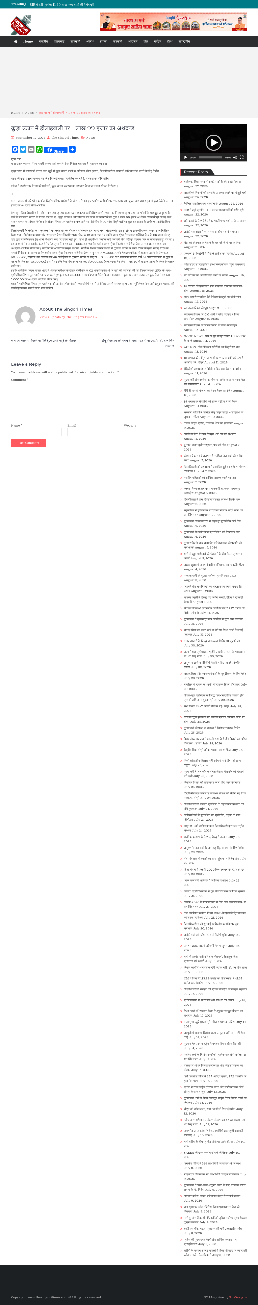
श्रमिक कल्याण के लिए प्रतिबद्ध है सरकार (206, 837)
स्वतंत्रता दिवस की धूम (196, 308)
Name (16, 425)
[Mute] (235, 157)
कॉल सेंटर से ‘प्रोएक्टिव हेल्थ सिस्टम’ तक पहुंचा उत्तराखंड (214, 264)
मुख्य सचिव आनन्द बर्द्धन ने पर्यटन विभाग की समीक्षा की (212, 1044)
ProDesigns (238, 1297)
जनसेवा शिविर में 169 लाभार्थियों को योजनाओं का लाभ (212, 1163)
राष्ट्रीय (43, 41)
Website (130, 425)
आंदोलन (132, 41)
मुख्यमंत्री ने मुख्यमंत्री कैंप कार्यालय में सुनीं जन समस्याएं (213, 619)
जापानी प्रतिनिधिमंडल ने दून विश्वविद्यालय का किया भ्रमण (214, 891)
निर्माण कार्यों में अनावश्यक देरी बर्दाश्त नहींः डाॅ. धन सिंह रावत (215, 967)
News (90, 137)
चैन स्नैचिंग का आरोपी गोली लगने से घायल (206, 275)
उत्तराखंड (59, 41)
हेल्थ (170, 41)
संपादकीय (184, 41)
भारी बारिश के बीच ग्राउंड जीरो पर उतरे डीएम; (208, 1142)
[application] (213, 142)
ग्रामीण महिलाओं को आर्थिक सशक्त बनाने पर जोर (210, 478)
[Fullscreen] (242, 157)
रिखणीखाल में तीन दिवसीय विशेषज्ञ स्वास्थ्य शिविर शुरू (212, 499)
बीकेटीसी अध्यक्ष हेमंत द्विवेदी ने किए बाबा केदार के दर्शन (212, 369)
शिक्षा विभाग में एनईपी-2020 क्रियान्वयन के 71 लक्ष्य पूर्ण (214, 869)
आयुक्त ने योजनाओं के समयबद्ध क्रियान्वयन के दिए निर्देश (214, 848)
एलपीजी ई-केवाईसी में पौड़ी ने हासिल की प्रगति (208, 253)
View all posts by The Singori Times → (69, 317)
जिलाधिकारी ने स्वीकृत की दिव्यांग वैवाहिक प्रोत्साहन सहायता (215, 989)
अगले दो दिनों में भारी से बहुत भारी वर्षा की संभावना (210, 434)
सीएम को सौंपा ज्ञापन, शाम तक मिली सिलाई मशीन (209, 1109)
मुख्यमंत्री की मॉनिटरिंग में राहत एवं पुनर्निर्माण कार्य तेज (212, 521)
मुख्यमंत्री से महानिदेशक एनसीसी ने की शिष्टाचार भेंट (212, 532)
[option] (91, 4)
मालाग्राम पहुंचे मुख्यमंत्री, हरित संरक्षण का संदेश (209, 1022)
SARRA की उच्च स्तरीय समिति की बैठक (206, 1152)
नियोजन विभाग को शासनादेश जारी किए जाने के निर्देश (212, 782)
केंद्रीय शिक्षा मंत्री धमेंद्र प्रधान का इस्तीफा (207, 750)
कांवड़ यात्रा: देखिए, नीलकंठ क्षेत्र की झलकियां (208, 423)
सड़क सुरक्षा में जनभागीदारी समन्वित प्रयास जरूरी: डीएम (214, 565)
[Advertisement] (129, 80)
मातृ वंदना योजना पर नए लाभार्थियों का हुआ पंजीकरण (211, 1174)
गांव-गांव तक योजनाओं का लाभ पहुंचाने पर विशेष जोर (211, 859)
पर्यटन (157, 41)
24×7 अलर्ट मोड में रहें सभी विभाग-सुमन (205, 946)
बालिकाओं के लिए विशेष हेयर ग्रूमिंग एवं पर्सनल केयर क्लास (215, 221)
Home (28, 41)
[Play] (186, 157)
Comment (19, 380)
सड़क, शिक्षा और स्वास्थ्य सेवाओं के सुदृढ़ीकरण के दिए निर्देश (215, 673)
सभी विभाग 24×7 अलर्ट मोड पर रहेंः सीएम (206, 706)
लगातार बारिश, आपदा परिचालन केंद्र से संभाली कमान (212, 1196)
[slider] (210, 157)
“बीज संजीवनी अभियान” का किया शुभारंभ (206, 880)
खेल (146, 41)
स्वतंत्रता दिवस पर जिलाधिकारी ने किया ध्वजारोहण (210, 325)
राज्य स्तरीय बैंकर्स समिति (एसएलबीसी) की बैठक (45, 341)
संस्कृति (117, 41)
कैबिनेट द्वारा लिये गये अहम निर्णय (201, 203)
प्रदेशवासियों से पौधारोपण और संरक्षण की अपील (209, 1000)
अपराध (90, 41)
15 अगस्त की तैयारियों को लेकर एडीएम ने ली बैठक (210, 401)
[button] (214, 143)
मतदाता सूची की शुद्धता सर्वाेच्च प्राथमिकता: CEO (210, 576)
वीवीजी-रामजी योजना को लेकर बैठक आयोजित (208, 390)
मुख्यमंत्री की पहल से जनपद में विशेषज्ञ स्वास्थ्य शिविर (212, 728)
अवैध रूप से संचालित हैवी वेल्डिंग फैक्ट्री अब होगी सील (212, 297)
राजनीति (75, 41)
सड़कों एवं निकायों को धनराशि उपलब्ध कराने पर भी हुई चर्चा (215, 193)
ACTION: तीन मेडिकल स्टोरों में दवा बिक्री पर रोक (212, 347)
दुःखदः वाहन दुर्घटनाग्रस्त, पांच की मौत (205, 445)
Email (73, 425)
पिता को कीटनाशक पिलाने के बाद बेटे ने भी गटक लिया (212, 243)
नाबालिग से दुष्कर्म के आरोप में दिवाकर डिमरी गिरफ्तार (212, 684)
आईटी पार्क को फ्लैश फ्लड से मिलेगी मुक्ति (205, 935)
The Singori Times (65, 137)
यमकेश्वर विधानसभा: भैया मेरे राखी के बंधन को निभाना (212, 182)
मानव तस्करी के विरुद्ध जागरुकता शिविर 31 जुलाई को (212, 641)
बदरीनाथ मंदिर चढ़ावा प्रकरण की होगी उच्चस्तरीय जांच (213, 1229)
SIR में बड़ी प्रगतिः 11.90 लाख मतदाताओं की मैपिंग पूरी (62, 4)
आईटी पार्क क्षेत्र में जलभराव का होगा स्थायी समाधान (211, 232)
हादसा (103, 41)
